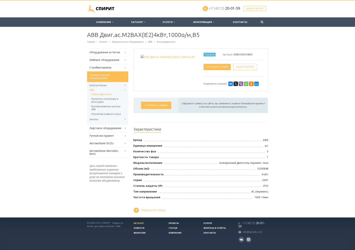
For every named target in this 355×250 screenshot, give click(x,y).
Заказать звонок (254, 8)
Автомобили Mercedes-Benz (104, 152)
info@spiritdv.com (252, 232)
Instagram (248, 239)
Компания (104, 22)
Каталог (137, 22)
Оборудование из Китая (104, 52)
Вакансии (140, 232)
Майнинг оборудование (104, 60)
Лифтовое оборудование (105, 128)
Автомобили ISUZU (101, 143)
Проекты (174, 223)
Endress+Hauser (98, 85)
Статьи (173, 228)
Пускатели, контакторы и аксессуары (104, 100)
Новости (139, 228)
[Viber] (241, 84)
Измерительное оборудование (99, 76)
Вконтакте (241, 239)
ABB (91, 90)
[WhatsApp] (246, 84)
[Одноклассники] (251, 84)
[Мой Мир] (256, 84)
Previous (144, 56)
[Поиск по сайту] (262, 22)
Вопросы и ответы (215, 228)
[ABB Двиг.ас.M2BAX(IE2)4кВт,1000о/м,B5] (168, 56)
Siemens (93, 119)
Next (191, 56)
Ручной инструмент (101, 135)
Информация (203, 22)
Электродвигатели (101, 94)
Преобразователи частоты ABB (105, 108)
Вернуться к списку (153, 210)
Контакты (240, 22)
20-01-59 (224, 8)
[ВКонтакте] (230, 84)
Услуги (168, 22)
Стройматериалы (100, 67)
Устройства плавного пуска (106, 114)
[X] (236, 84)
